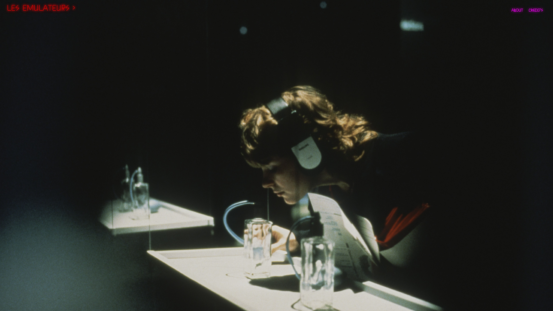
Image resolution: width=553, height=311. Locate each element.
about (517, 9)
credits (536, 9)
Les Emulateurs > (41, 7)
